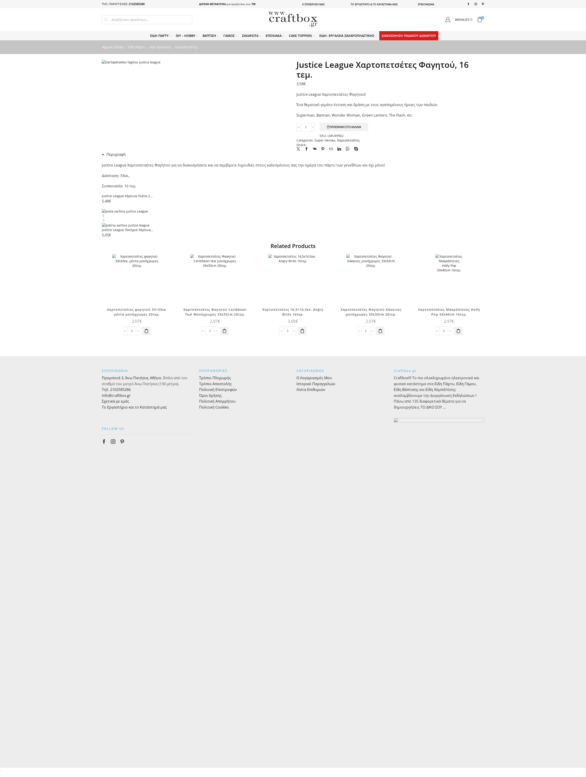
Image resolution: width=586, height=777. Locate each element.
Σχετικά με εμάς (115, 401)
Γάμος (229, 35)
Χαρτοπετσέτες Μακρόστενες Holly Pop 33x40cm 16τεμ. (449, 311)
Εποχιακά (274, 35)
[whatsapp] (347, 149)
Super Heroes (325, 140)
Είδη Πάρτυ (159, 35)
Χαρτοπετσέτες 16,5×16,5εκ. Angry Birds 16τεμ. (292, 311)
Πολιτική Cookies (214, 407)
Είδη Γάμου (465, 383)
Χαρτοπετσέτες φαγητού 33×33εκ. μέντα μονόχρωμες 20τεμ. (137, 311)
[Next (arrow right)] (2, 775)
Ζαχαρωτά (250, 35)
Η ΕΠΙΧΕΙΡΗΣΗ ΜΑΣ (313, 4)
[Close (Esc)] (0, 771)
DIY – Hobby (185, 35)
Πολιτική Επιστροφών (218, 389)
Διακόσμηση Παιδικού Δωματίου (409, 35)
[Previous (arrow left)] (0, 775)
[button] (146, 331)
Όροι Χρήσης (210, 395)
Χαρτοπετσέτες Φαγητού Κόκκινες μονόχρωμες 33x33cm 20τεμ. (371, 311)
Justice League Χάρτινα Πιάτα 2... (127, 196)
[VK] (315, 149)
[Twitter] (299, 149)
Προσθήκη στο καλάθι (345, 127)
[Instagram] (476, 4)
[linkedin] (339, 149)
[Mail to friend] (331, 149)
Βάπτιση (209, 35)
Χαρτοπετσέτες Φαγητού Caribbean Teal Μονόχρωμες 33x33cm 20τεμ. (215, 311)
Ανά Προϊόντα (160, 47)
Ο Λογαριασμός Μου (314, 377)
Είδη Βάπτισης (406, 389)
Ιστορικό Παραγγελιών (315, 383)
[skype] (355, 149)
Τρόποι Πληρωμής (215, 377)
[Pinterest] (483, 4)
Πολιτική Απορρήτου (217, 401)
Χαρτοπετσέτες (186, 47)
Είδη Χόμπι (435, 389)
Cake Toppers (300, 35)
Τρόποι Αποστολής (215, 383)
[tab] (116, 154)
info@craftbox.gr (116, 395)
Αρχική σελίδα (113, 47)
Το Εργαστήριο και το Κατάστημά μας (134, 407)
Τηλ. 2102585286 (116, 389)
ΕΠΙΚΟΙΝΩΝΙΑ (426, 4)
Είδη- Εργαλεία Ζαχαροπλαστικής (346, 35)
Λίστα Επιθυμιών (310, 389)
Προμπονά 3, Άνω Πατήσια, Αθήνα (131, 377)
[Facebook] (468, 4)
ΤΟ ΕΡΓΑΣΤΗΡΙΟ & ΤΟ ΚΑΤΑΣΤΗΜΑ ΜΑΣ (374, 4)
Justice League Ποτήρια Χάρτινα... (128, 230)
